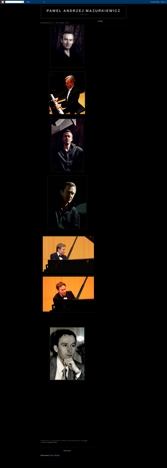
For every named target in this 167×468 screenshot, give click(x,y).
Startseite (67, 451)
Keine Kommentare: (49, 442)
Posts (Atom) (54, 455)
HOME (100, 21)
